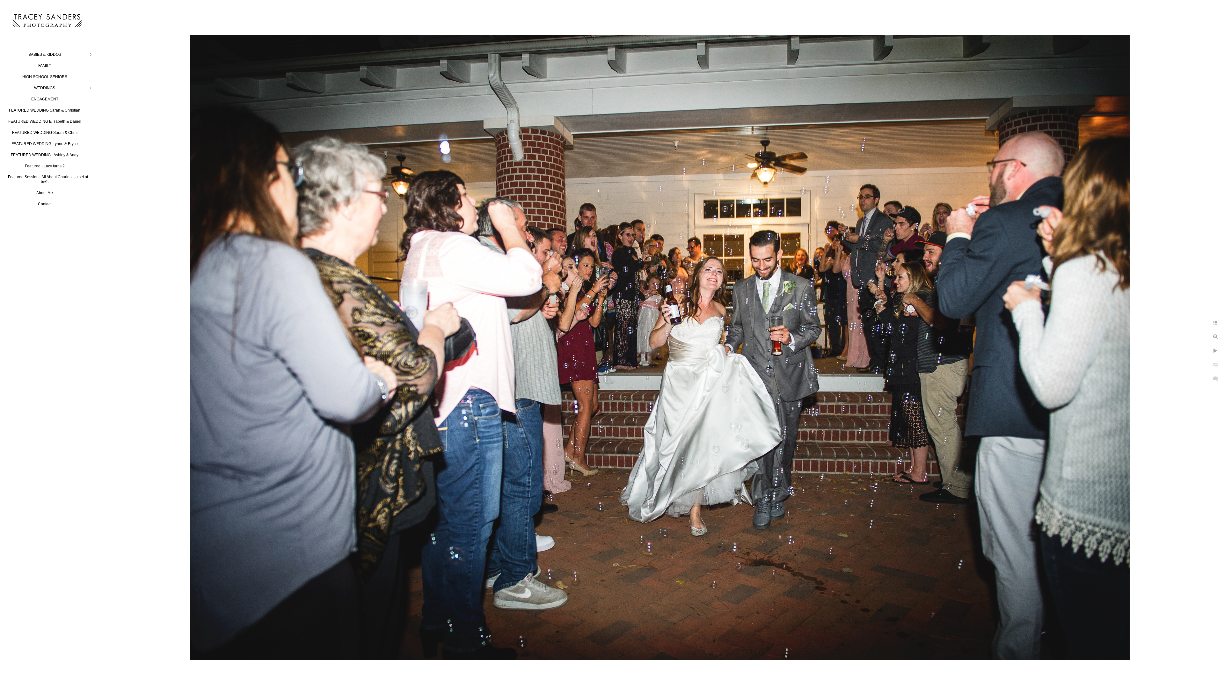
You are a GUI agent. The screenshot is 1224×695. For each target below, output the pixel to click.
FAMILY (44, 65)
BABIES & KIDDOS (44, 54)
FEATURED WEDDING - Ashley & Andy (44, 155)
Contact (44, 204)
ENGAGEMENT (44, 99)
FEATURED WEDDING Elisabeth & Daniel (44, 121)
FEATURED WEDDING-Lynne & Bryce (44, 144)
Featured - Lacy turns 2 (45, 166)
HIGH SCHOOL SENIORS (44, 77)
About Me (44, 193)
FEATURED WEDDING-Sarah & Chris (44, 132)
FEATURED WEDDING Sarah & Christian (44, 110)
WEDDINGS (44, 88)
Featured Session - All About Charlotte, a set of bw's (48, 179)
